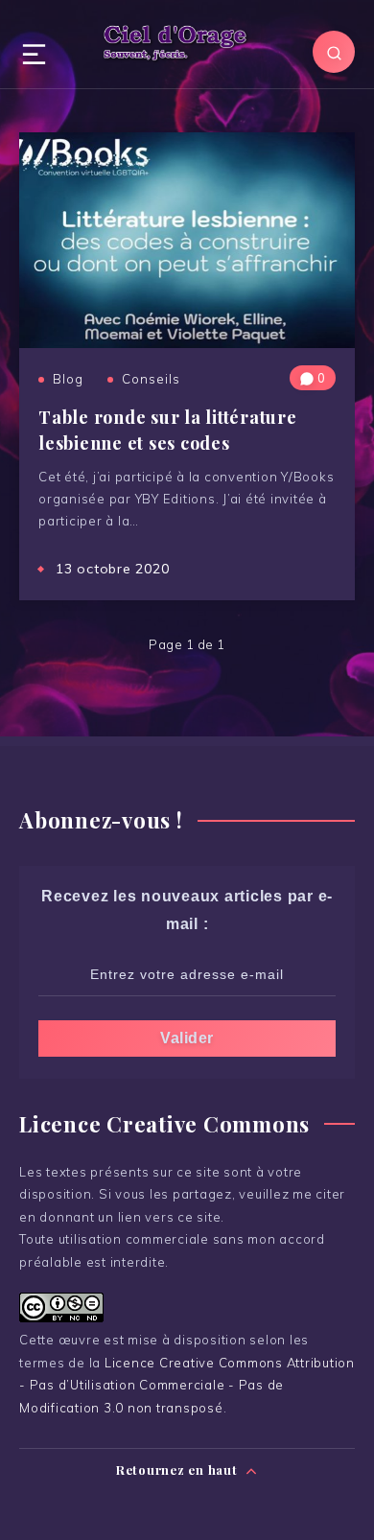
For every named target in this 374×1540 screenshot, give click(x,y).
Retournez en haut (179, 1469)
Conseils (151, 378)
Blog (68, 378)
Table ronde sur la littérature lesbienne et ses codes (167, 430)
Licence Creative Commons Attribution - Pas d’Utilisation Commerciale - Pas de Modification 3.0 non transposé (187, 1385)
